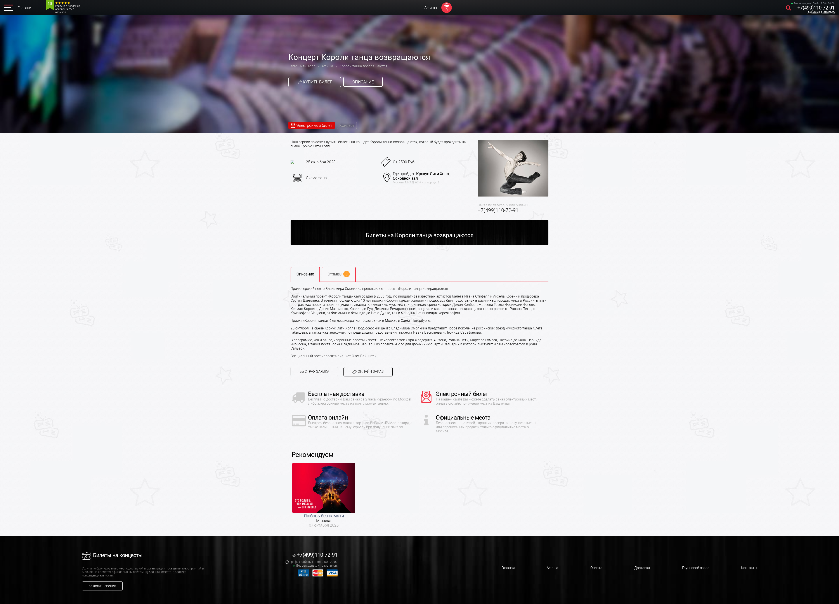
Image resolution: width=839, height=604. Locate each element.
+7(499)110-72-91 (816, 7)
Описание (363, 82)
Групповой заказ (695, 568)
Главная (24, 7)
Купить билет (317, 82)
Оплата (596, 568)
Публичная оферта (158, 572)
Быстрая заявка (314, 371)
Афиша (430, 7)
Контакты (749, 568)
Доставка (642, 568)
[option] (324, 495)
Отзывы (338, 274)
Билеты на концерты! (118, 555)
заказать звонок (821, 11)
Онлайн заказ (370, 371)
